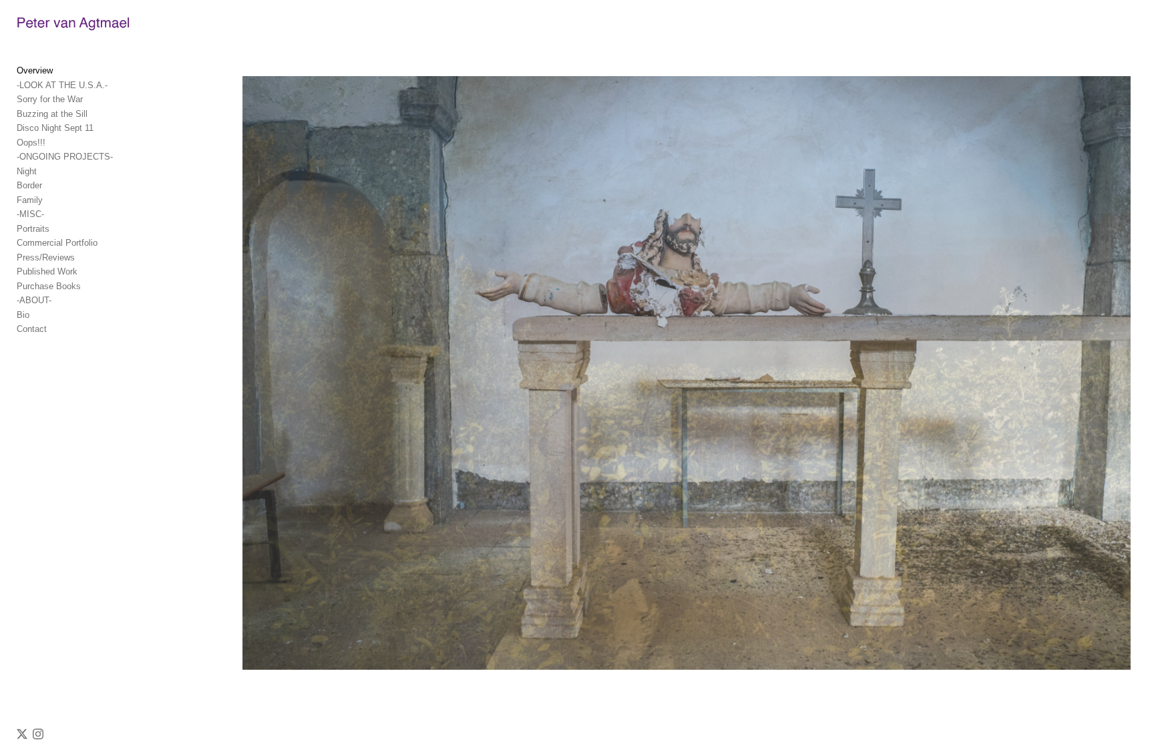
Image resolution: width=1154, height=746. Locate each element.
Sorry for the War (50, 99)
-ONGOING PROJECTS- (65, 157)
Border (29, 185)
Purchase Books (49, 286)
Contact (32, 329)
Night (27, 171)
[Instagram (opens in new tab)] (38, 734)
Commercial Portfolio (57, 243)
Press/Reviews (46, 257)
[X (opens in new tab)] (22, 734)
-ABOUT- (34, 300)
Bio (23, 315)
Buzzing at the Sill (52, 114)
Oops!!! (31, 143)
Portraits (33, 229)
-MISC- (30, 214)
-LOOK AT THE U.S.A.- (62, 85)
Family (30, 200)
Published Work (47, 271)
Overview (35, 70)
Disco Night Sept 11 (55, 128)
